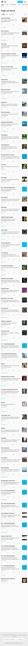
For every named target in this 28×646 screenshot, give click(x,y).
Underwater (4, 79)
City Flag (3, 44)
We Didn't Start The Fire (8, 376)
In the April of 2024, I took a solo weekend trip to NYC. (9, 323)
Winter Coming (5, 112)
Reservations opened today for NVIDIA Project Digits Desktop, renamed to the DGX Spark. (10, 281)
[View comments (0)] (8, 25)
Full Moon (4, 207)
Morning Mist (5, 467)
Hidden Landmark (6, 321)
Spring (3, 402)
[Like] (2, 25)
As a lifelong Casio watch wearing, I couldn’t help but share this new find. (9, 356)
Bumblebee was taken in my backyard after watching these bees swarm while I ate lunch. (10, 137)
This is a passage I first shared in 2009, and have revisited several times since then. (10, 430)
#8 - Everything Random (8, 187)
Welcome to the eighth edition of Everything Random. (8, 190)
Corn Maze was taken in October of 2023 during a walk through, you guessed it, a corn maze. (10, 460)
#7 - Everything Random (8, 344)
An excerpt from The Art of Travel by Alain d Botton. (9, 114)
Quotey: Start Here (6, 536)
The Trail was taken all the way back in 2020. (10, 167)
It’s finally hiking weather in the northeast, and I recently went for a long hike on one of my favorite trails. (10, 255)
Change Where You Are (7, 155)
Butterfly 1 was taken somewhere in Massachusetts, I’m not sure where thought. (9, 104)
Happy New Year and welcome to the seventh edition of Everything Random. (10, 346)
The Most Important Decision (9, 389)
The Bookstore (5, 145)
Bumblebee (4, 135)
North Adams (5, 31)
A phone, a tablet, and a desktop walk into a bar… (10, 56)
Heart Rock (4, 230)
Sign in (25, 2)
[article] (14, 21)
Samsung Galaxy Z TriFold (8, 53)
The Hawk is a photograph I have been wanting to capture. (10, 180)
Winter (3, 428)
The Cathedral (5, 448)
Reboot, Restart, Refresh (8, 578)
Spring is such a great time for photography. (8, 405)
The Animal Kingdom (7, 265)
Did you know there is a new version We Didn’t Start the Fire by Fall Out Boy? (10, 379)
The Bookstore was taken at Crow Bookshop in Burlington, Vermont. (9, 147)
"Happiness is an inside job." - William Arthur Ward (10, 333)
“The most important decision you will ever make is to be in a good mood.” (10, 392)
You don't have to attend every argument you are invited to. (10, 245)
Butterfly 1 (4, 102)
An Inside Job (5, 331)
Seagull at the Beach (7, 122)
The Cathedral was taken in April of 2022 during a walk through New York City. (10, 450)
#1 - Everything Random (8, 565)
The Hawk (4, 177)
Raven (3, 363)
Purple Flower (5, 288)
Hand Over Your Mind (7, 298)
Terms (20, 635)
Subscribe (20, 2)
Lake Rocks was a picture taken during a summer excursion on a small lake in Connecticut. (10, 199)
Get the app (20, 639)
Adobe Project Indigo (7, 217)
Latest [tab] (3, 14)
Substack (7, 643)
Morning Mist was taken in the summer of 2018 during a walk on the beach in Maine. (10, 470)
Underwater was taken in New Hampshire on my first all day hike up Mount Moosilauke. (10, 82)
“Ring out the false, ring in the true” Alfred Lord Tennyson (9, 69)
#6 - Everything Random (8, 490)
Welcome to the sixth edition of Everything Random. (8, 493)
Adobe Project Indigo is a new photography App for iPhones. (8, 219)
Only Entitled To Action (7, 513)
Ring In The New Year (7, 66)
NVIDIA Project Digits (7, 278)
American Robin (5, 18)
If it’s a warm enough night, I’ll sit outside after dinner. (9, 20)
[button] (2, 4)
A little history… (4, 580)
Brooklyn (3, 438)
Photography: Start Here (8, 480)
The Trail (3, 164)
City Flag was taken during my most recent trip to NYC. (9, 46)
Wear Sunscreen (6, 89)
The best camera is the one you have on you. (10, 268)
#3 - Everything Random (8, 546)
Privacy (16, 635)
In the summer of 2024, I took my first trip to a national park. (10, 366)
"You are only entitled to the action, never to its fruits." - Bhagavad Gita (10, 515)
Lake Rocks (4, 197)
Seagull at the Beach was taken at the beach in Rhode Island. (9, 124)
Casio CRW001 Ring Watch (9, 354)
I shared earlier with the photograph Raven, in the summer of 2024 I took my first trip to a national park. (10, 310)
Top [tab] (7, 14)
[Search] (25, 14)
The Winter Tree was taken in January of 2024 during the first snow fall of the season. (10, 417)
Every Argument (5, 243)
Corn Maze (4, 458)
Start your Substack (10, 639)
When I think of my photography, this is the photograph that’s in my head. (10, 440)
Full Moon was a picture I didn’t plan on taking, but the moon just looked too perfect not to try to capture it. (10, 209)
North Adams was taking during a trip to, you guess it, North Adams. (10, 33)
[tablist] (8, 14)
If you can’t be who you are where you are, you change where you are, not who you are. (10, 157)
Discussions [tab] (11, 14)
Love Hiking (4, 253)
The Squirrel (4, 308)
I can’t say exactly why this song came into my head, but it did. (10, 92)
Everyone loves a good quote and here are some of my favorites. (10, 538)
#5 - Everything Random (8, 503)
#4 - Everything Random (8, 523)
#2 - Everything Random (8, 556)
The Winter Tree (5, 415)
